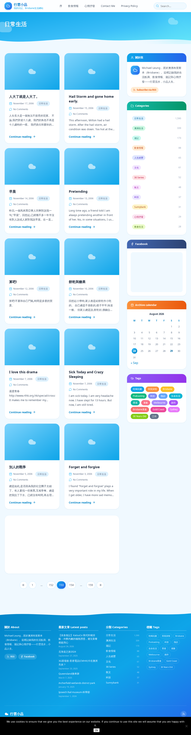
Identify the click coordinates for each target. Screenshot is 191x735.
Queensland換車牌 (69, 673)
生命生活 (175, 396)
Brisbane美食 (140, 409)
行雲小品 (17, 713)
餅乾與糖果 (77, 281)
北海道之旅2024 (67, 651)
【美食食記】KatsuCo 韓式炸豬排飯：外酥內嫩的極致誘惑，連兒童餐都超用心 (78, 639)
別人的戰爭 (17, 467)
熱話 (163, 396)
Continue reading (20, 137)
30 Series (122, 666)
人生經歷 (122, 656)
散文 (122, 672)
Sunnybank (122, 682)
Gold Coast (158, 409)
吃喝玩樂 (137, 389)
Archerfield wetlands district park (77, 683)
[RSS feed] (184, 714)
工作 (154, 416)
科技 (152, 396)
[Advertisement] (62, 544)
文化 (122, 661)
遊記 (122, 645)
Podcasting (138, 396)
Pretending (78, 191)
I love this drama (23, 372)
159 (90, 585)
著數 (145, 402)
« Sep (134, 363)
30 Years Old (139, 416)
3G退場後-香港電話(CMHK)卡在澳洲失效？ (78, 662)
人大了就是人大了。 (24, 96)
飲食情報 (73, 6)
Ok (96, 730)
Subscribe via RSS (146, 89)
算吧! (13, 281)
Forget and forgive (84, 467)
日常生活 (43, 103)
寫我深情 (152, 389)
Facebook (29, 656)
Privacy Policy (129, 6)
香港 (135, 402)
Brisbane (167, 389)
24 (134, 351)
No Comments (20, 109)
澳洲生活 (122, 640)
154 (71, 585)
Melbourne (159, 402)
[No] (186, 726)
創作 (173, 402)
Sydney (174, 409)
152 (51, 585)
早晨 (12, 191)
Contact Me (108, 6)
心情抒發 (89, 6)
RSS (12, 656)
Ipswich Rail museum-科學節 (74, 692)
